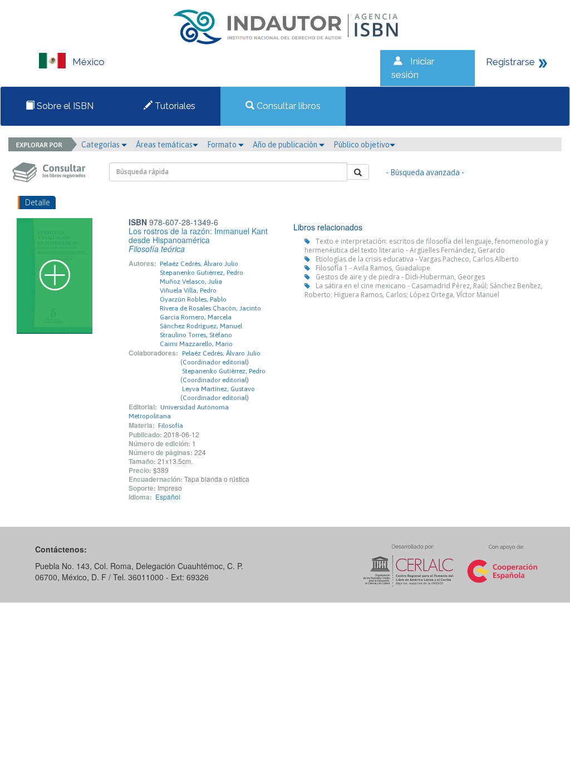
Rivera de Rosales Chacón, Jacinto (210, 308)
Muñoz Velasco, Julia (191, 281)
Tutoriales (174, 106)
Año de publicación (286, 144)
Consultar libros (287, 106)
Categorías (101, 144)
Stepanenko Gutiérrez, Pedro (201, 273)
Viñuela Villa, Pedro (188, 290)
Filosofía (170, 426)
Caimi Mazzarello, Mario (196, 344)
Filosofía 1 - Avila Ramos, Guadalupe (373, 268)
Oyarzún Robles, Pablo (193, 299)
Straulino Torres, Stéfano (196, 335)
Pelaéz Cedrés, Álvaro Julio (199, 264)
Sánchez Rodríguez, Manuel (201, 326)
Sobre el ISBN (64, 106)
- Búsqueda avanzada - (425, 172)
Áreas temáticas (164, 144)
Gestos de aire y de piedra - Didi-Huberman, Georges (400, 277)
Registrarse (510, 61)
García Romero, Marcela (196, 317)
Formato (222, 144)
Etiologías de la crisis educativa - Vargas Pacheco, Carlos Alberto (417, 259)
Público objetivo (361, 144)
